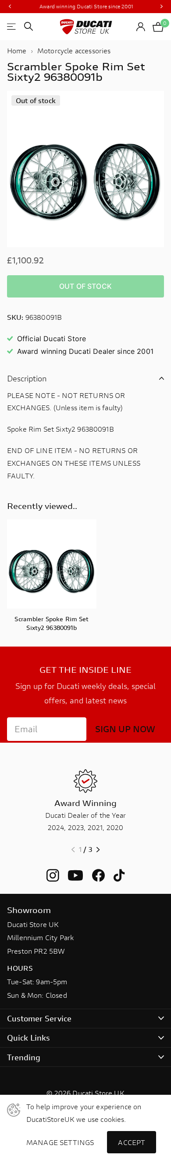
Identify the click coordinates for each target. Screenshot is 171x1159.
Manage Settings (60, 1142)
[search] (28, 26)
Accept (131, 1142)
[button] (9, 6)
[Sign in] (141, 26)
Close (85, 1018)
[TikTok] (119, 875)
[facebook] (98, 875)
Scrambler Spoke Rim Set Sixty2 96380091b (51, 623)
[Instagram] (52, 875)
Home (17, 50)
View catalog (12, 26)
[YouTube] (75, 875)
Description (27, 378)
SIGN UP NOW (125, 729)
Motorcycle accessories (74, 50)
